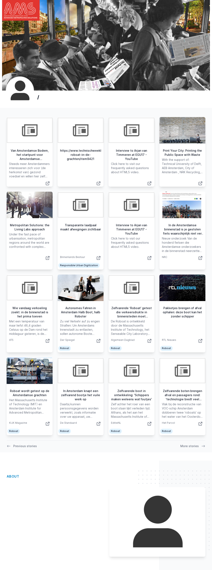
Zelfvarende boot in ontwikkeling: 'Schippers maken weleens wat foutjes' (131, 395)
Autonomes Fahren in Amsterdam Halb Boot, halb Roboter (80, 312)
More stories (189, 446)
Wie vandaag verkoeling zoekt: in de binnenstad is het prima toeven (29, 312)
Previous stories (25, 446)
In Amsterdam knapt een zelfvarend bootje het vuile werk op (80, 395)
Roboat (64, 348)
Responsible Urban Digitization (79, 265)
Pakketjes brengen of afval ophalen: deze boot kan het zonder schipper (182, 312)
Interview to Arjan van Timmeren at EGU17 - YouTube (131, 155)
